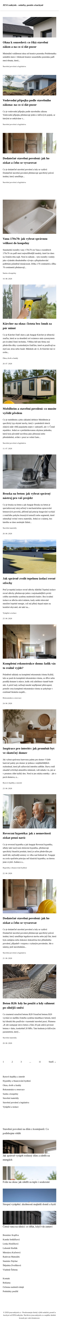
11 (40, 1062)
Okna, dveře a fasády (10, 358)
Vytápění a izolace (9, 613)
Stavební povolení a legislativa (14, 66)
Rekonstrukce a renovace (12, 698)
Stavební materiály (10, 528)
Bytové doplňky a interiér (12, 783)
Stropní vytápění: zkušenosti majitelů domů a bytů (29, 1204)
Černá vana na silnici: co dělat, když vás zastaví (27, 1226)
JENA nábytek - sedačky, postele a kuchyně (23, 5)
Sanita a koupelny (9, 273)
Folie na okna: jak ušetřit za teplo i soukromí (26, 1182)
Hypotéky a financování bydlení (15, 868)
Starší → (52, 1062)
